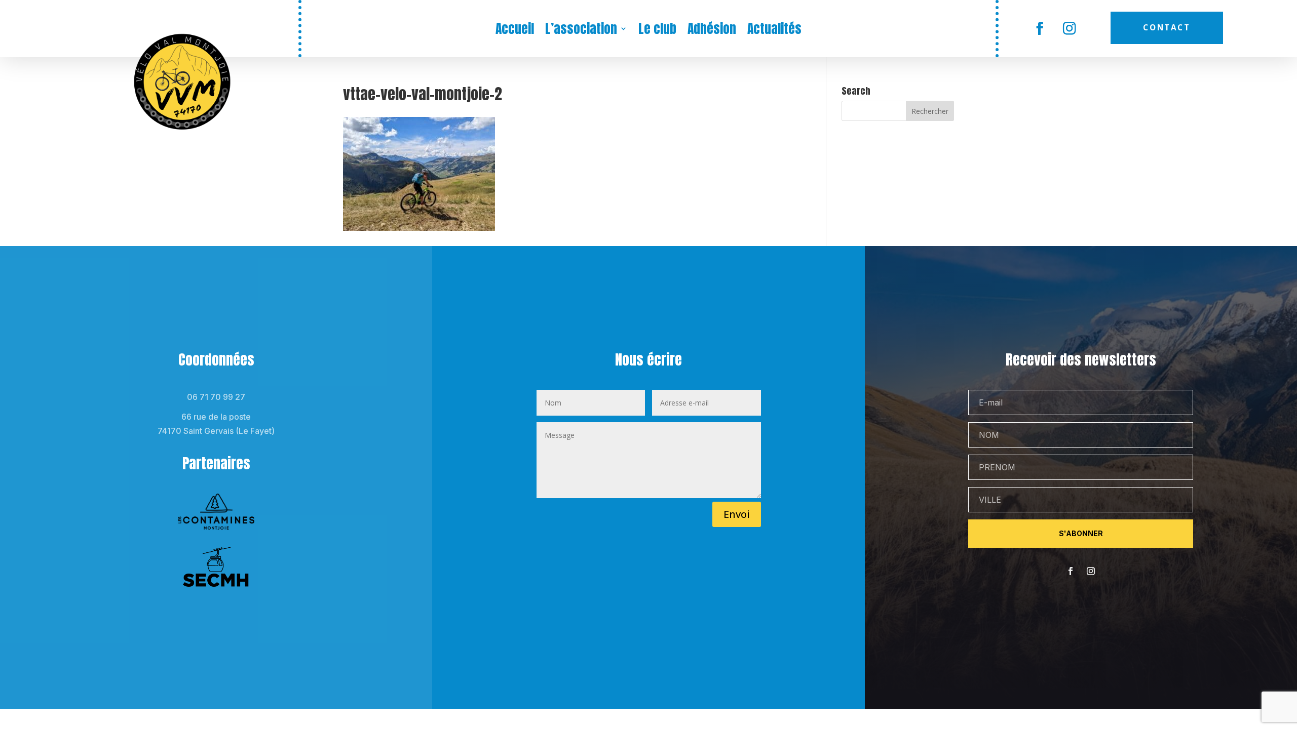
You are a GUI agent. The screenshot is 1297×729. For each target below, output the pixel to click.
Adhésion (712, 30)
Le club (657, 30)
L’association (581, 30)
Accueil (514, 30)
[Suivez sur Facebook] (1040, 29)
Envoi (736, 514)
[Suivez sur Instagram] (1070, 29)
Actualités (774, 30)
